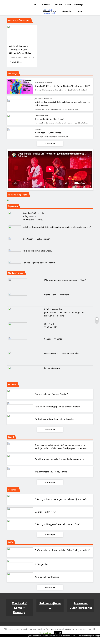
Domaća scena (49, 11)
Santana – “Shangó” (53, 338)
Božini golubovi (42, 564)
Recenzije (78, 4)
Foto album (48, 83)
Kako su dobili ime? (41, 116)
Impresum (81, 603)
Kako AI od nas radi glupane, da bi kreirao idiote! (57, 406)
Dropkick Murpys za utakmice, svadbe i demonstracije (59, 459)
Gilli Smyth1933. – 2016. (51, 325)
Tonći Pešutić (16, 57)
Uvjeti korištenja (81, 607)
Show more (50, 144)
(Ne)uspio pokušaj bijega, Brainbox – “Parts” (65, 280)
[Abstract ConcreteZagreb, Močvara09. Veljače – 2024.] (21, 34)
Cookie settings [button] (45, 633)
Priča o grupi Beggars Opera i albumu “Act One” (57, 524)
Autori (80, 11)
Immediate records (52, 368)
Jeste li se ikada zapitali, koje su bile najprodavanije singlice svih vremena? (57, 227)
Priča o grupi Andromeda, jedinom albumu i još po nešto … (62, 499)
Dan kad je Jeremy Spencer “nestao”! (39, 262)
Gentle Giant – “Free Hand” (57, 294)
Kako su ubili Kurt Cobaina (47, 577)
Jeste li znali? (39, 99)
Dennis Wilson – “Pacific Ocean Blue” (62, 353)
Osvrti (68, 4)
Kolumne (46, 4)
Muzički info (48, 99)
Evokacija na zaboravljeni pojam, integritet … (56, 419)
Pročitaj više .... (16, 62)
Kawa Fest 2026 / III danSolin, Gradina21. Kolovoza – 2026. (63, 86)
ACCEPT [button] (58, 633)
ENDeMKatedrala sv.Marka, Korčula (51, 471)
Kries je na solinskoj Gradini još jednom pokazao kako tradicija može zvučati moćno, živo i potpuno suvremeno (60, 446)
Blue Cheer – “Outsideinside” (48, 132)
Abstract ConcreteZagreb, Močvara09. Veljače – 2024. (20, 49)
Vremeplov (67, 11)
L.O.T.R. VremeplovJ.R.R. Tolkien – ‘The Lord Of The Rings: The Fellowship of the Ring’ (64, 312)
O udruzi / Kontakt (19, 605)
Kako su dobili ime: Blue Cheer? (49, 119)
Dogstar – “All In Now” (45, 511)
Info (34, 4)
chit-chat (58, 4)
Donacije (19, 612)
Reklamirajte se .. (50, 605)
